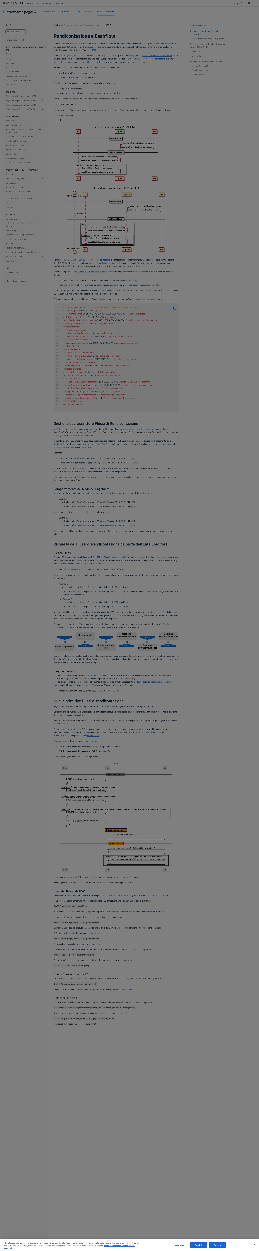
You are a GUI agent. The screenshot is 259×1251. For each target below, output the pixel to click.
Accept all (217, 1245)
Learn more (179, 1245)
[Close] (255, 1245)
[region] (129, 1245)
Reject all (198, 1245)
